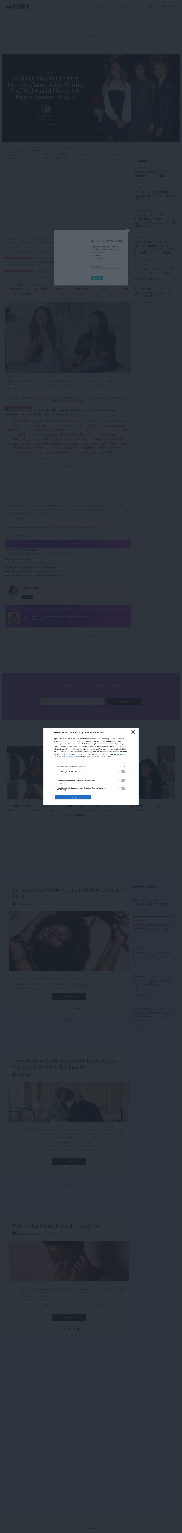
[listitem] (91, 766)
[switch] (121, 771)
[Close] (133, 732)
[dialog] (91, 766)
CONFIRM (73, 797)
